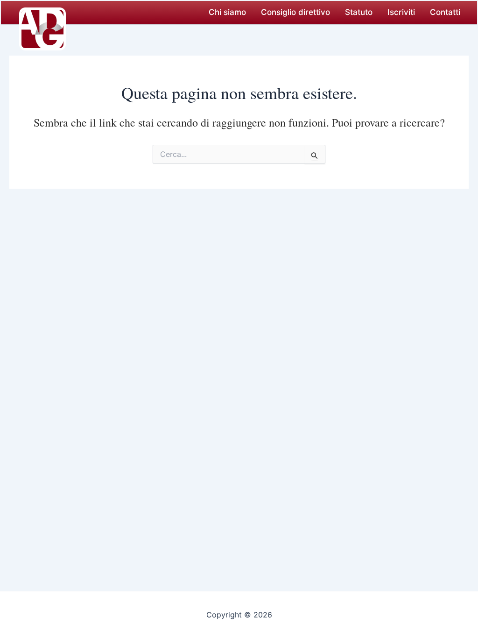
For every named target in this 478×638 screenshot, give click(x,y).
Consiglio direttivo (295, 12)
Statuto (359, 12)
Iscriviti (401, 12)
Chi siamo (227, 12)
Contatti (445, 12)
